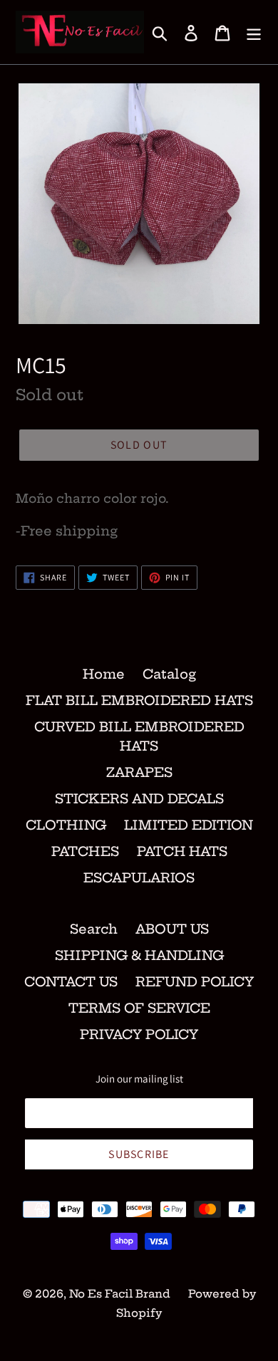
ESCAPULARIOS (139, 878)
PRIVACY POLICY (139, 1034)
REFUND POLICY (194, 982)
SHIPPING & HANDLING (139, 955)
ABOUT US (172, 929)
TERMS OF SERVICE (139, 1008)
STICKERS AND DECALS (139, 799)
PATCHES (85, 851)
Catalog (169, 674)
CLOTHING (66, 825)
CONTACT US (71, 982)
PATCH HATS (182, 851)
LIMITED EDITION (188, 825)
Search (94, 929)
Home (104, 674)
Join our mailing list (139, 1079)
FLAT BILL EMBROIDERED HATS (139, 700)
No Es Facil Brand (119, 1293)
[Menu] (253, 32)
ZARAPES (139, 772)
